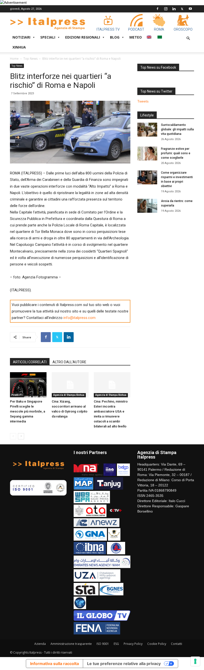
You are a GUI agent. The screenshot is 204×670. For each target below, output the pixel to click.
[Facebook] (157, 8)
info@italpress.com (79, 317)
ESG (116, 644)
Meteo (135, 37)
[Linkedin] (174, 8)
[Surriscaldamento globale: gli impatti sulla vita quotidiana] (147, 130)
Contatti (176, 644)
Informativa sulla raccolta (54, 663)
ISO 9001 (103, 644)
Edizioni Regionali (82, 37)
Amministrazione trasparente (71, 644)
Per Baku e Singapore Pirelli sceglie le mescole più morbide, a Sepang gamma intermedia (27, 411)
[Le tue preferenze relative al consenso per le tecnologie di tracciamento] (195, 661)
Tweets (143, 101)
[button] (188, 38)
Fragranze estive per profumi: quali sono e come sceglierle (175, 153)
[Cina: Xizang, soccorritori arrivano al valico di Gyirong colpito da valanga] (70, 384)
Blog (114, 37)
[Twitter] (182, 8)
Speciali (47, 37)
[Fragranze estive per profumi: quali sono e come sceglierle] (147, 153)
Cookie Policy (156, 644)
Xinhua (19, 47)
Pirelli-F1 (17, 395)
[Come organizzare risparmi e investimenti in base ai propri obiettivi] (147, 177)
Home (14, 58)
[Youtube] (190, 8)
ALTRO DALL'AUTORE (69, 362)
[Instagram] (165, 8)
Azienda (40, 644)
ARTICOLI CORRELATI (30, 362)
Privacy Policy (133, 644)
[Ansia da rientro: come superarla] (147, 206)
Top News (30, 58)
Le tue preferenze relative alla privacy (124, 663)
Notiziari (21, 37)
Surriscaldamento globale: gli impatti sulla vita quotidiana (177, 129)
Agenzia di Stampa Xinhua (68, 395)
